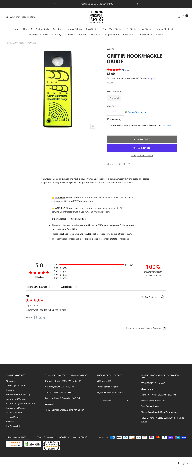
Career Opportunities (16, 385)
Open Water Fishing (112, 29)
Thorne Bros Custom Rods (36, 29)
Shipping (10, 390)
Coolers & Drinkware (75, 34)
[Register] (127, 400)
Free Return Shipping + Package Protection (96, 4)
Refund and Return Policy (18, 394)
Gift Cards (95, 34)
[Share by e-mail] (129, 164)
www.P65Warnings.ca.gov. (81, 201)
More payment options (142, 155)
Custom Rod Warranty (17, 399)
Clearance (128, 34)
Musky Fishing (75, 29)
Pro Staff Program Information (20, 403)
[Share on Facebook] (116, 164)
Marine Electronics (166, 29)
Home (15, 29)
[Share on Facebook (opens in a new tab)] (35, 317)
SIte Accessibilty (14, 426)
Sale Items (58, 29)
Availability (115, 119)
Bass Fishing (92, 29)
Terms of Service (14, 412)
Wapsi (110, 49)
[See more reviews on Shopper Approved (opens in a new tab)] (44, 317)
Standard (114, 98)
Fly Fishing (132, 29)
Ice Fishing (147, 29)
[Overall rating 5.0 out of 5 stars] (114, 70)
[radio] (96, 264)
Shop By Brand (111, 34)
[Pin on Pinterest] (119, 164)
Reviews (10, 421)
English (184, 463)
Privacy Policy (12, 417)
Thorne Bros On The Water (151, 34)
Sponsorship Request (16, 408)
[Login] (179, 17)
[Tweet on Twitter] (124, 164)
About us (10, 381)
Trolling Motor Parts (38, 34)
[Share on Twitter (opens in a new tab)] (40, 317)
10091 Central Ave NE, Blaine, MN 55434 (64, 409)
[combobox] (182, 463)
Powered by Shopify (79, 437)
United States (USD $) (16, 437)
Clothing (56, 34)
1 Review (126, 70)
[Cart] (184, 16)
